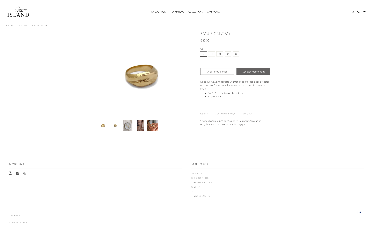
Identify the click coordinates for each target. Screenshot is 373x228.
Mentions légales (200, 196)
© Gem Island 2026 (18, 223)
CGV (193, 192)
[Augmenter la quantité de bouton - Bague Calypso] (214, 62)
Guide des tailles (200, 178)
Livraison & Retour (201, 182)
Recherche (197, 173)
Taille (202, 49)
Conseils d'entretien (225, 113)
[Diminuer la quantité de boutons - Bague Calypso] (203, 62)
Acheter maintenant (253, 71)
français (16, 215)
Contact (195, 187)
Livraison (247, 113)
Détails (203, 113)
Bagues (23, 26)
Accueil (10, 26)
